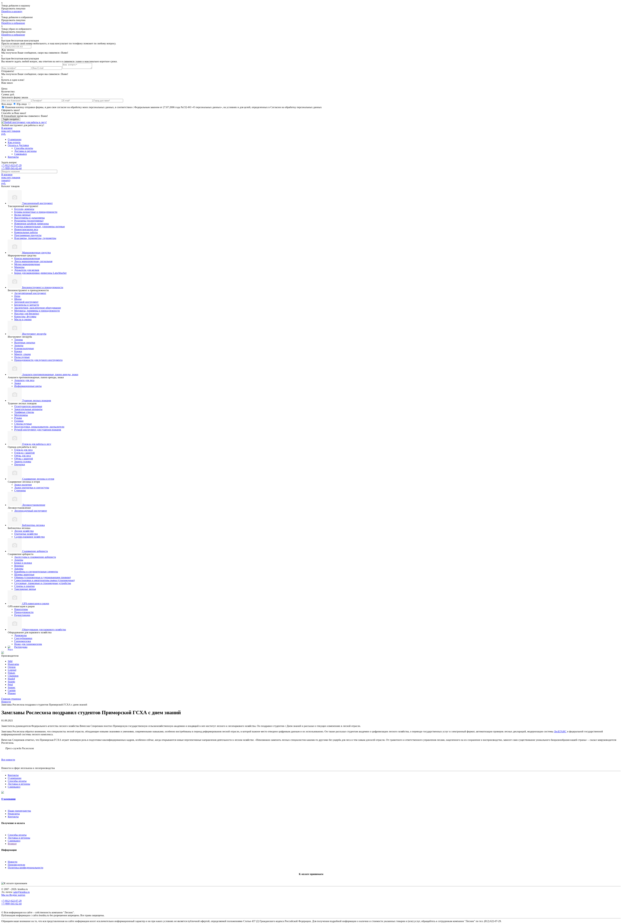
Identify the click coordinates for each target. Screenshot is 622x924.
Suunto (11, 681)
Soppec (11, 687)
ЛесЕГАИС (560, 731)
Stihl (10, 661)
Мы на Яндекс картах (13, 895)
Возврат (12, 843)
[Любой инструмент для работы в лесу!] (24, 122)
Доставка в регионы (25, 151)
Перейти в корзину (11, 11)
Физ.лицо (7, 104)
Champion (13, 675)
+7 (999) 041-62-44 (11, 168)
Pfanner (12, 693)
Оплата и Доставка (18, 145)
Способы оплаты (23, 148)
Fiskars (11, 673)
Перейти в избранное (13, 23)
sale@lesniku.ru (21, 892)
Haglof (11, 678)
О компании (14, 139)
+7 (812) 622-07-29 (11, 165)
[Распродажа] (2, 652)
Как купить (14, 142)
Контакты (13, 157)
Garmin (12, 690)
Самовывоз (20, 154)
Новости (12, 861)
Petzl (10, 684)
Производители (16, 864)
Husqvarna (13, 664)
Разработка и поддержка (115, 915)
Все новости (8, 759)
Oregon (12, 667)
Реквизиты (14, 813)
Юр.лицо (22, 104)
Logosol (12, 670)
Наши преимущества (19, 810)
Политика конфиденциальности (25, 867)
